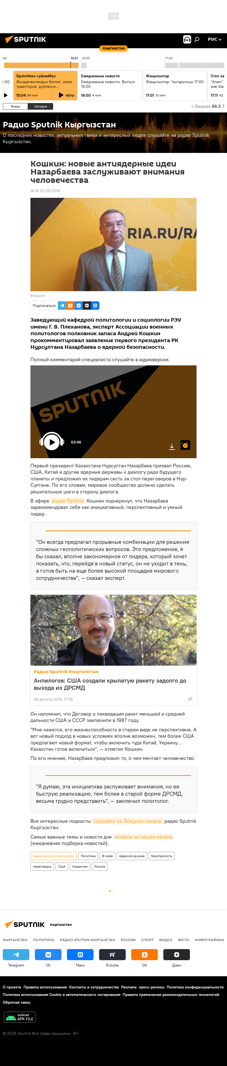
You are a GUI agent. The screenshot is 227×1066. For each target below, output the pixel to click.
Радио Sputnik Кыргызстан (66, 671)
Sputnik (39, 295)
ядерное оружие (132, 856)
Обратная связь (16, 1002)
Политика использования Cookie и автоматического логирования (61, 994)
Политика (88, 856)
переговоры (42, 866)
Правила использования (45, 987)
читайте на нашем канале (143, 837)
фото (183, 939)
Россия (99, 866)
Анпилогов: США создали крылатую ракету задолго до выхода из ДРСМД (110, 684)
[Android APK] (19, 1018)
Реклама (128, 987)
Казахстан (80, 866)
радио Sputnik (68, 501)
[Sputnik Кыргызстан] (27, 44)
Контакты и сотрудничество (94, 987)
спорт (147, 939)
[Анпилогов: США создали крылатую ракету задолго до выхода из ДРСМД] (113, 630)
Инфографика (209, 939)
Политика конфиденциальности (195, 987)
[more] (190, 698)
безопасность (161, 856)
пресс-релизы (151, 987)
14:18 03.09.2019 (45, 190)
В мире (107, 856)
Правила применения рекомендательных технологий (171, 994)
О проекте (12, 987)
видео (165, 939)
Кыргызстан (15, 939)
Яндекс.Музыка (181, 443)
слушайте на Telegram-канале (128, 821)
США (62, 866)
